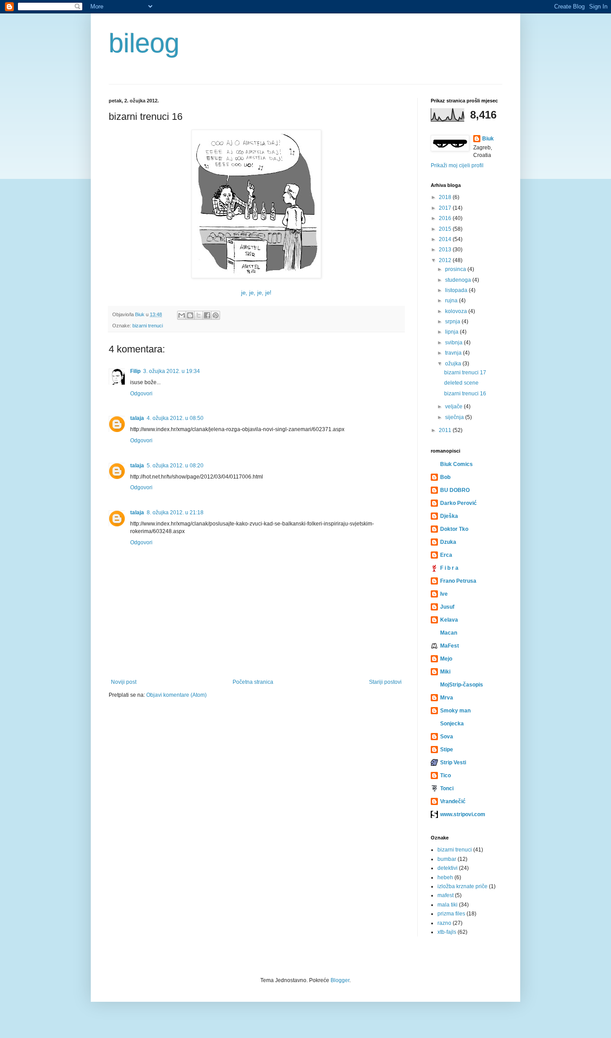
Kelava (449, 620)
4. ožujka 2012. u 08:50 (175, 418)
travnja (454, 353)
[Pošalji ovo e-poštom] (181, 315)
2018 (446, 197)
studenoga (458, 280)
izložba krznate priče (462, 886)
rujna (452, 300)
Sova (446, 736)
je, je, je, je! (256, 292)
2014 (446, 239)
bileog (144, 43)
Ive (444, 594)
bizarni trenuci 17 (465, 372)
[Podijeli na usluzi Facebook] (207, 315)
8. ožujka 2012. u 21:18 (175, 512)
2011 (446, 430)
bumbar (446, 859)
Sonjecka (452, 723)
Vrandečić (453, 801)
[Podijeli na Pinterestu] (215, 315)
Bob (445, 477)
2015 (446, 229)
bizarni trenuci (147, 325)
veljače (454, 406)
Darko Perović (458, 503)
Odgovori (141, 393)
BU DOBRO (455, 490)
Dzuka (448, 542)
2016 (446, 218)
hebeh (445, 877)
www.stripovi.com (462, 814)
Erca (446, 555)
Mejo (446, 659)
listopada (457, 290)
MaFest (449, 646)
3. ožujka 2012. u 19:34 (171, 371)
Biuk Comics (456, 464)
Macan (448, 633)
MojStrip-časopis (461, 685)
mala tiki (447, 905)
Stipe (446, 749)
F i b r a (449, 568)
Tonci (447, 788)
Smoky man (455, 711)
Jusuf (447, 607)
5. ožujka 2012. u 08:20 (175, 465)
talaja (137, 418)
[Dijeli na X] (198, 315)
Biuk (488, 139)
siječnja (455, 417)
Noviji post (123, 682)
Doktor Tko (454, 529)
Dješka (449, 516)
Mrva (446, 698)
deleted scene (461, 383)
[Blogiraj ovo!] (190, 315)
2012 (446, 260)
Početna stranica (253, 682)
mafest (445, 895)
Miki (445, 672)
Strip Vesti (453, 762)
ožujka (453, 363)
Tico (445, 775)
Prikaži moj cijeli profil (457, 165)
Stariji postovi (385, 682)
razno (444, 923)
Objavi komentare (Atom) (176, 695)
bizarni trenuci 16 (465, 393)
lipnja (452, 332)
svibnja (454, 342)
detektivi (447, 868)
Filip (135, 371)
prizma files (451, 914)
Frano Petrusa (458, 581)
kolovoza (456, 311)
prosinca (456, 269)
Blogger (340, 980)
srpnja (453, 321)
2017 (446, 208)
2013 (446, 249)
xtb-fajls (446, 932)
